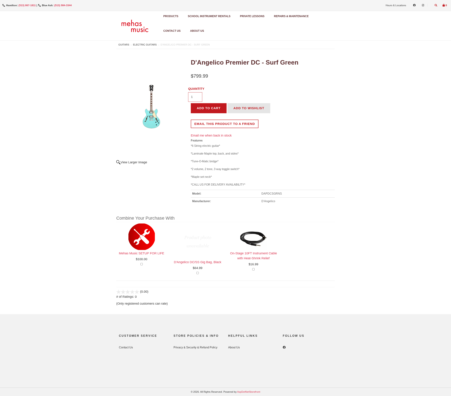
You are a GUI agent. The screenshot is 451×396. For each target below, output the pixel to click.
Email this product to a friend (224, 124)
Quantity (196, 88)
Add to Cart (209, 108)
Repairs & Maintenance (291, 16)
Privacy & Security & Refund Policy (195, 347)
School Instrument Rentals (209, 16)
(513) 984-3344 (63, 5)
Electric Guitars (145, 44)
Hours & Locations (396, 5)
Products (170, 16)
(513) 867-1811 (27, 5)
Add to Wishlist (248, 108)
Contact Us (172, 30)
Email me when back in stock (211, 135)
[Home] (134, 26)
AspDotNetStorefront (248, 391)
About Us (197, 30)
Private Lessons (252, 16)
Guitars (123, 44)
